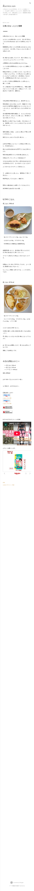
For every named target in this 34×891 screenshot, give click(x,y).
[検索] (30, 2)
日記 (13, 485)
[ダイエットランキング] (7, 413)
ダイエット (9, 485)
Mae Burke (22, 885)
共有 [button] (4, 482)
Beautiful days (9, 6)
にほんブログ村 (7, 398)
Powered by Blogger (18, 882)
